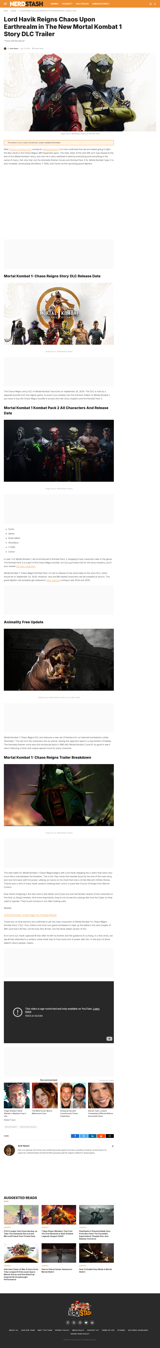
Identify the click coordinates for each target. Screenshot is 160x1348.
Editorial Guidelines (138, 1330)
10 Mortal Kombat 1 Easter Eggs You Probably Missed (30, 915)
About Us (13, 1330)
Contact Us (93, 1330)
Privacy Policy (62, 1330)
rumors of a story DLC (20, 149)
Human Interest (100, 4)
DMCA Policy (78, 1330)
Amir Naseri (14, 48)
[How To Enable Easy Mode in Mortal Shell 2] (96, 1253)
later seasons (53, 580)
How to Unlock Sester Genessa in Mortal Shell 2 (57, 1270)
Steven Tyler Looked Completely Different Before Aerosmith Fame (100, 1113)
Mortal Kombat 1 (50, 149)
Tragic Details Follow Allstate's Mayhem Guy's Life (15, 1113)
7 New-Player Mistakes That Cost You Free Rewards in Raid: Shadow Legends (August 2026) (57, 1233)
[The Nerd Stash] (26, 4)
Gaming (54, 4)
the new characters (25, 566)
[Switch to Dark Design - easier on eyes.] (154, 4)
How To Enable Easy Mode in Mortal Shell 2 (95, 1270)
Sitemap (121, 1330)
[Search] (150, 3)
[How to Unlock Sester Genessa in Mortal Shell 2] (59, 1253)
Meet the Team (45, 1330)
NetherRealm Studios (28, 1127)
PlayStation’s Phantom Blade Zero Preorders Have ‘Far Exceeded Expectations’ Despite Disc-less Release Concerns (94, 1235)
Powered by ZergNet (106, 1080)
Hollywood (82, 4)
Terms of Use (108, 1330)
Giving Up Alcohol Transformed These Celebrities (69, 1113)
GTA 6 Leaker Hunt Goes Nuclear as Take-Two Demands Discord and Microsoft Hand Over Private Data (20, 1233)
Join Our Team (28, 1330)
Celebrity (67, 4)
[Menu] (5, 3)
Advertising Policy (80, 1334)
